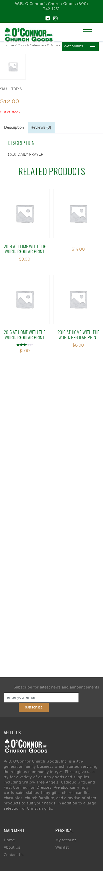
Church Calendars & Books (39, 45)
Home (9, 45)
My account (65, 840)
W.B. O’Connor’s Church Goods (45, 3)
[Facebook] (47, 18)
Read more (24, 206)
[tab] (14, 127)
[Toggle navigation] (87, 32)
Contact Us (13, 855)
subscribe (33, 707)
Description (14, 127)
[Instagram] (55, 18)
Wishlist (62, 847)
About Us (12, 847)
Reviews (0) (40, 127)
